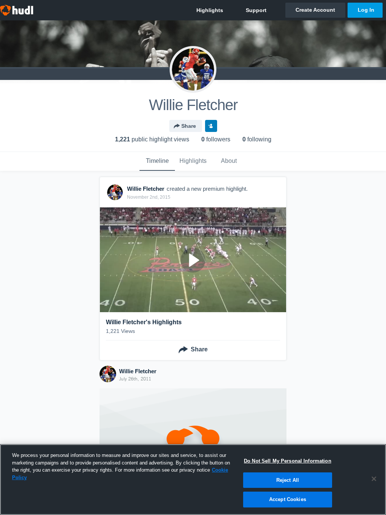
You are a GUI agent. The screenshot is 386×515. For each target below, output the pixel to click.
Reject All (287, 480)
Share (188, 126)
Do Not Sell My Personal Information (287, 461)
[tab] (157, 161)
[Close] (374, 479)
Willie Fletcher (137, 371)
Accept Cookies (287, 499)
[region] (193, 479)
